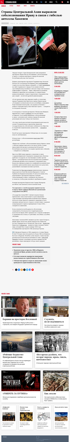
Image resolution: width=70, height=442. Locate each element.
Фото (25, 6)
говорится (43, 127)
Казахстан (46, 223)
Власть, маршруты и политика (43, 407)
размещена (46, 85)
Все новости (65, 184)
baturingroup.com (45, 439)
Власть (25, 23)
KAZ (28, 2)
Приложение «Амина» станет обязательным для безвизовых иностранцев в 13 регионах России (60, 149)
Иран (17, 23)
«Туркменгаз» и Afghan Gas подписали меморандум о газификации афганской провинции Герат (61, 135)
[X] (16, 270)
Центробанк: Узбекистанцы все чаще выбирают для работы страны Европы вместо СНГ (61, 106)
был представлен (27, 170)
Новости (3, 6)
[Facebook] (30, 270)
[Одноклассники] (22, 270)
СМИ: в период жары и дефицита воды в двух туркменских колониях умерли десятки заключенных (61, 80)
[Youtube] (33, 270)
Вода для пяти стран (61, 407)
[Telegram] (27, 270)
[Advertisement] (35, 282)
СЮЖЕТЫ (32, 6)
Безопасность (36, 23)
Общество (21, 23)
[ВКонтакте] (19, 270)
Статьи (11, 6)
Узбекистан (23, 225)
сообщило (28, 113)
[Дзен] (24, 270)
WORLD (51, 2)
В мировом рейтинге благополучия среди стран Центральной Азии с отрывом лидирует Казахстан (60, 177)
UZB (46, 2)
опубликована (43, 83)
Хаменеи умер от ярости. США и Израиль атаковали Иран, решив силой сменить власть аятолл (30, 252)
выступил (37, 138)
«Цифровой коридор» (5, 407)
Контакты (5, 436)
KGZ (32, 2)
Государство (12, 23)
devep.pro (42, 440)
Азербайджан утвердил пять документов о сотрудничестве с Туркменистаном (61, 93)
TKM (41, 2)
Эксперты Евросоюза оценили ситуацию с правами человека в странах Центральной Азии (60, 120)
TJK (36, 2)
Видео (18, 6)
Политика (30, 23)
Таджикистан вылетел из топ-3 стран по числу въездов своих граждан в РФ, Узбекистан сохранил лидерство (61, 163)
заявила (25, 189)
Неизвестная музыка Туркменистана (25, 408)
